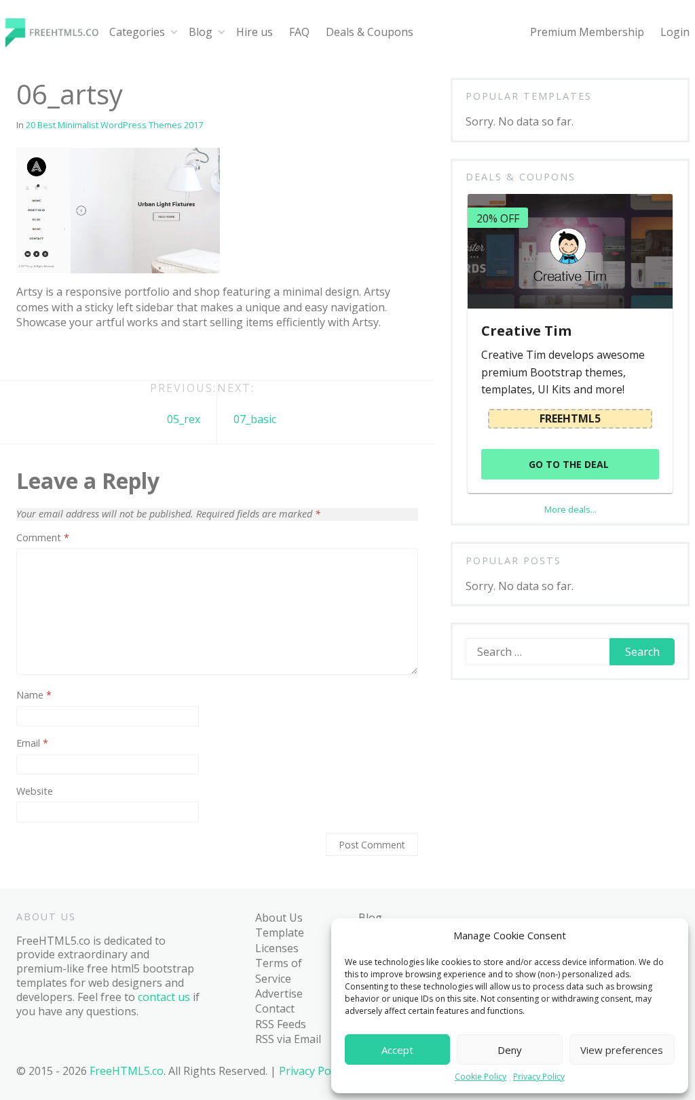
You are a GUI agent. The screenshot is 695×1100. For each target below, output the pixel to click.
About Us (279, 917)
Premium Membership (587, 31)
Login (675, 31)
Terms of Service (278, 970)
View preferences (621, 1050)
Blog (200, 31)
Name (34, 695)
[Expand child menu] (174, 32)
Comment (42, 538)
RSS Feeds (280, 1024)
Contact (275, 1008)
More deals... (570, 509)
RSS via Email (288, 1039)
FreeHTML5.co (127, 1070)
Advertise (279, 993)
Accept (397, 1050)
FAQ (299, 31)
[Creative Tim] (570, 251)
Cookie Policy (480, 1077)
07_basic (254, 419)
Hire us (254, 31)
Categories (137, 31)
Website (34, 791)
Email (32, 743)
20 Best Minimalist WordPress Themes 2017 (114, 125)
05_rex (183, 419)
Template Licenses (279, 940)
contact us (164, 996)
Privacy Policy (539, 1077)
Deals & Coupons (369, 31)
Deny (509, 1050)
